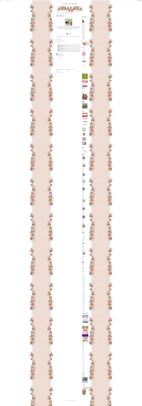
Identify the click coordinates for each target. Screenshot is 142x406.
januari (83, 366)
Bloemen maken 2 (83, 280)
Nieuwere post (57, 71)
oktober (83, 360)
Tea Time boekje (83, 278)
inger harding (83, 240)
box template (83, 239)
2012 (83, 369)
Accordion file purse (84, 294)
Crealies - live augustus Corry (83, 160)
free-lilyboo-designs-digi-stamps (84, 238)
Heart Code (83, 195)
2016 (83, 357)
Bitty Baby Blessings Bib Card (84, 286)
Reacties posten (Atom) (61, 72)
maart (83, 365)
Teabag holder (83, 300)
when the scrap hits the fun (83, 265)
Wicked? (83, 176)
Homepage (69, 71)
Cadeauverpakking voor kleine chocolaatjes (84, 296)
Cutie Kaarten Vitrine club (62, 26)
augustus (83, 362)
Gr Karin (59, 42)
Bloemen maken (83, 284)
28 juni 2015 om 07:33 (61, 53)
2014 (83, 367)
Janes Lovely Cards (83, 194)
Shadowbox (84, 291)
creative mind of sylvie (83, 236)
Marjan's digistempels (84, 234)
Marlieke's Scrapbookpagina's (83, 198)
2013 (83, 368)
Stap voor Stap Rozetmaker (84, 276)
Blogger (75, 400)
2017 (83, 356)
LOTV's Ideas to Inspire (83, 246)
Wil (58, 53)
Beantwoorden (59, 43)
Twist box (83, 288)
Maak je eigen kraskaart (83, 304)
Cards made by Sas (83, 214)
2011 (83, 370)
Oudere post (79, 71)
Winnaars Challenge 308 (83, 228)
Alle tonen (84, 230)
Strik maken (84, 287)
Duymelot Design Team (83, 251)
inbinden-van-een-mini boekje (84, 306)
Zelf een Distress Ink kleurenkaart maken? (84, 302)
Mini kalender (83, 289)
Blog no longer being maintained (83, 248)
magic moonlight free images (83, 267)
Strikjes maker (83, 307)
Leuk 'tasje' (84, 299)
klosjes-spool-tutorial (83, 309)
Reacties (59, 44)
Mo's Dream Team (83, 172)
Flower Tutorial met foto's (83, 351)
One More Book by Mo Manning (83, 184)
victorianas (83, 269)
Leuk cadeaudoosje (84, 293)
